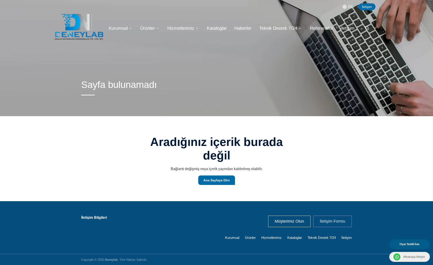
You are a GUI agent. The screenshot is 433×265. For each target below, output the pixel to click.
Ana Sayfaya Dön (216, 180)
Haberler (242, 28)
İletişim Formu (332, 221)
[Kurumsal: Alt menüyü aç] (130, 28)
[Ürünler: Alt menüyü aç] (157, 28)
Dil (350, 7)
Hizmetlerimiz (180, 28)
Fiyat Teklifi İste (409, 244)
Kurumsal (118, 28)
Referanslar (321, 28)
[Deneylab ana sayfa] (79, 27)
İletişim (367, 7)
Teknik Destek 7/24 (278, 28)
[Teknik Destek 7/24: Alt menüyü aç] (300, 28)
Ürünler (147, 28)
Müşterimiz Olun (289, 221)
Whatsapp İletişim (414, 256)
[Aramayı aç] (367, 28)
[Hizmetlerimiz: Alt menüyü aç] (197, 28)
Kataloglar (217, 28)
